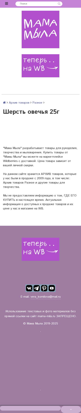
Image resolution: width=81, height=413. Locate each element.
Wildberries (10, 161)
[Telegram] (36, 288)
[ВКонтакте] (29, 288)
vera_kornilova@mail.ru (46, 297)
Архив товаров (19, 103)
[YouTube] (52, 288)
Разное (37, 103)
